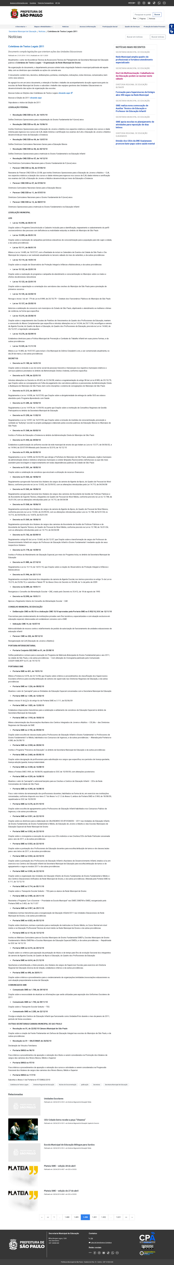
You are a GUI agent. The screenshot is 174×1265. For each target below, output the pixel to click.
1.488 (67, 1217)
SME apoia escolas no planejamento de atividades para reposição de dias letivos (135, 124)
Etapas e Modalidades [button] (42, 26)
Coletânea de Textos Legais (19, 1085)
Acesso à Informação (88, 26)
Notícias (152, 18)
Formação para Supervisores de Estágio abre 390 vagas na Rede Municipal (135, 93)
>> (126, 1217)
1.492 (103, 1217)
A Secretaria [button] (20, 26)
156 (91, 1238)
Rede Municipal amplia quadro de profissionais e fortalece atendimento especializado (134, 60)
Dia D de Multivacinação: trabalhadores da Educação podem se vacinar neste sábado (135, 76)
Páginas (143, 18)
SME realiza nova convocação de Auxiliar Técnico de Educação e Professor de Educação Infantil (132, 108)
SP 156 (57, 3)
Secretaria (96, 1085)
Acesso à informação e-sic (19, 3)
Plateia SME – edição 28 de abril (60, 1166)
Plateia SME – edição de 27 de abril (61, 1191)
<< (48, 1217)
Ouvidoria (33, 3)
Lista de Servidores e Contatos (101, 1242)
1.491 (94, 1217)
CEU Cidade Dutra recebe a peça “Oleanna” (65, 1120)
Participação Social (110, 26)
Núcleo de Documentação (67, 1085)
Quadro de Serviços (132, 26)
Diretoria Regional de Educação (43, 1085)
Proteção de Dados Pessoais (154, 26)
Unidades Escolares (53, 1098)
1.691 (118, 1217)
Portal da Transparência (46, 3)
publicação (84, 1085)
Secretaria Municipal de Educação (23, 31)
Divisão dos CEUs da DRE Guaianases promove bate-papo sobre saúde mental (135, 142)
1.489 (76, 1217)
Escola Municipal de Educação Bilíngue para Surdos (69, 1144)
